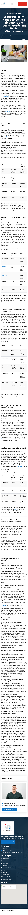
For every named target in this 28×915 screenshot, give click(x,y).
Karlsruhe (12, 73)
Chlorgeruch (4, 605)
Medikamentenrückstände (21, 607)
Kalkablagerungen (5, 96)
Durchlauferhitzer (23, 152)
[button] (12, 4)
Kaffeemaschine (5, 80)
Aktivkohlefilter (5, 266)
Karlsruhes (19, 466)
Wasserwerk (19, 141)
